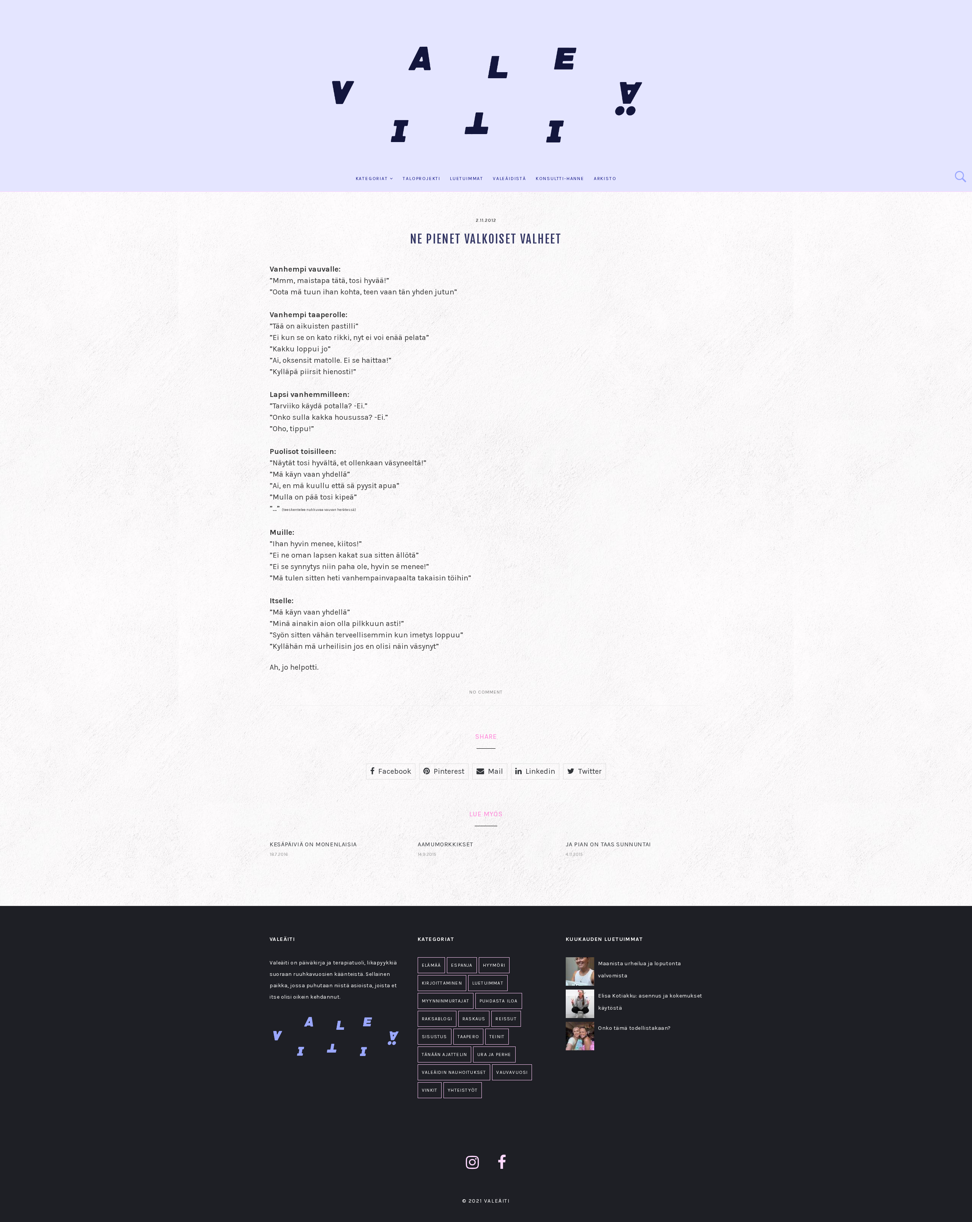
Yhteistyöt (463, 1090)
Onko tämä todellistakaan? (634, 1028)
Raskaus (473, 1018)
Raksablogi (437, 1018)
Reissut (505, 1018)
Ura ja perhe (494, 1054)
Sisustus (434, 1036)
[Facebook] (502, 1162)
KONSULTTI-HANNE (560, 178)
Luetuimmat (466, 178)
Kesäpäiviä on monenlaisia (313, 844)
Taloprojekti (421, 178)
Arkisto (605, 178)
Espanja (461, 965)
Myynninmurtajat (445, 1001)
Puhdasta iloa (499, 1001)
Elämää (431, 965)
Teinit (497, 1036)
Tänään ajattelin (444, 1054)
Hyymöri (494, 965)
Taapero (468, 1036)
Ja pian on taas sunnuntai (608, 844)
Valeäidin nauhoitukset (454, 1072)
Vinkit (429, 1090)
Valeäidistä (509, 178)
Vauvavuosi (512, 1072)
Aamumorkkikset (445, 844)
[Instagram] (472, 1162)
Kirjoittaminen (442, 983)
